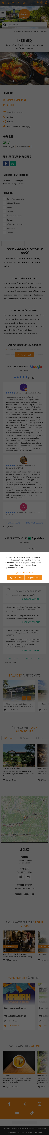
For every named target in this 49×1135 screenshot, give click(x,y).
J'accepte (34, 577)
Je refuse (17, 577)
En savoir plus (26, 572)
